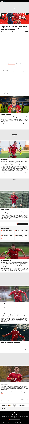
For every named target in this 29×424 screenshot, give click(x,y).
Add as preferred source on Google (15, 419)
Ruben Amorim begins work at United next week (10, 92)
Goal (4, 422)
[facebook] (12, 414)
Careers (12, 416)
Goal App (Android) (15, 416)
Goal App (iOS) (19, 416)
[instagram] (15, 414)
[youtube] (16, 414)
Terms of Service (5, 416)
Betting (24, 416)
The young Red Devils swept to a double (13, 62)
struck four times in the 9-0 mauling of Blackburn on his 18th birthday (11, 215)
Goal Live (22, 416)
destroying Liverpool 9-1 (11, 64)
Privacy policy (9, 416)
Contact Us (3, 416)
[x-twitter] (13, 414)
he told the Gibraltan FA (20, 268)
